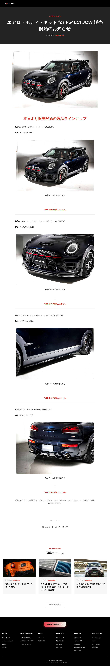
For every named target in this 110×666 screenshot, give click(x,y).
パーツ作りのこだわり (7, 640)
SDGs (66, 662)
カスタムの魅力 (96, 644)
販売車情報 (95, 647)
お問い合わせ (77, 637)
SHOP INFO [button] (60, 633)
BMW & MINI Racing (25, 637)
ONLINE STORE (60, 637)
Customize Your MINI (79, 647)
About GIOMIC (6, 637)
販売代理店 (59, 644)
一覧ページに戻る (55, 604)
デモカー (94, 640)
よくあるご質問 (78, 640)
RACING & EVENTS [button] (26, 633)
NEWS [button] (40, 633)
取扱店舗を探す (60, 640)
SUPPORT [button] (77, 633)
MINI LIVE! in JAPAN (25, 644)
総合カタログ (77, 650)
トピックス (41, 637)
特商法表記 (53, 662)
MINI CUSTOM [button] (97, 633)
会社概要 (4, 644)
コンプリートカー (96, 637)
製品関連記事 (41, 640)
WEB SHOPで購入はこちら (55, 210)
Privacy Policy (46, 662)
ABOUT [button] (4, 633)
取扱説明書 (77, 644)
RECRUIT (4, 647)
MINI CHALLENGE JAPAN (26, 640)
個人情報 (60, 662)
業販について (59, 647)
